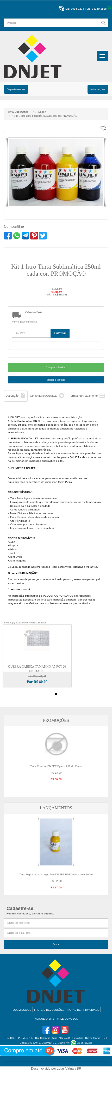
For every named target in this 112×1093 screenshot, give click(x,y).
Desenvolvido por (44, 1068)
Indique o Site (44, 1018)
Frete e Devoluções (49, 1009)
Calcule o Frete (33, 312)
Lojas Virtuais (67, 1068)
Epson (42, 111)
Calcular (60, 333)
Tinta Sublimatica (18, 111)
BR (79, 1068)
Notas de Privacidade (83, 1009)
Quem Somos (22, 1009)
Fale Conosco (67, 1018)
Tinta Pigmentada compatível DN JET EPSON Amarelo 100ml (56, 881)
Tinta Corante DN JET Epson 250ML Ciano (56, 773)
